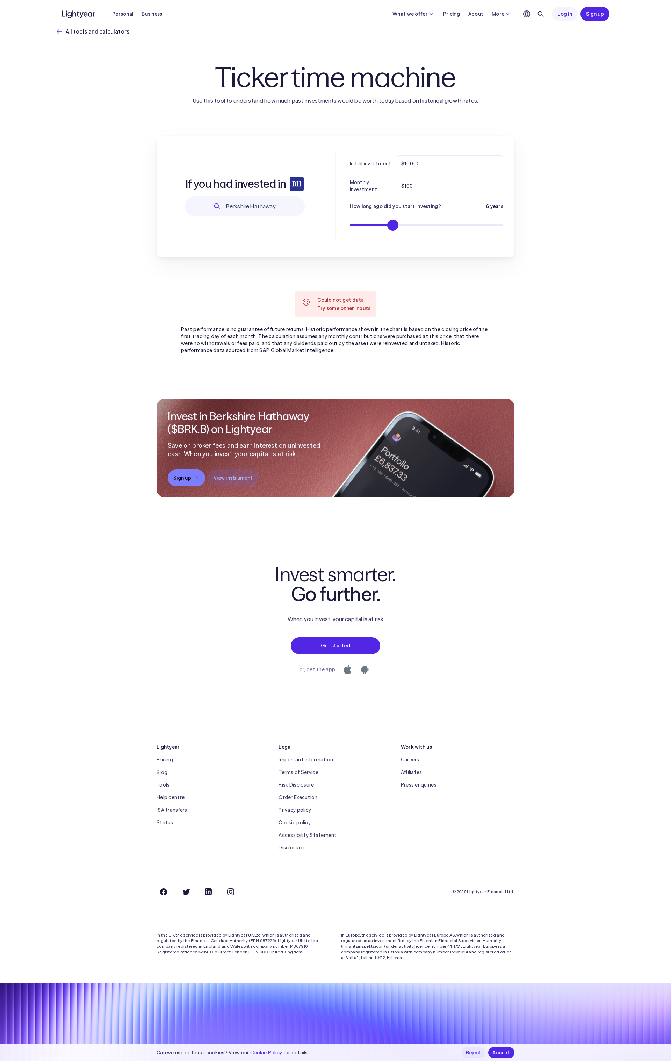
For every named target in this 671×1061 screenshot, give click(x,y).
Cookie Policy (266, 1052)
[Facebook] (164, 892)
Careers (410, 760)
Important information (306, 760)
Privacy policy (295, 810)
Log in (564, 14)
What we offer (410, 14)
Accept (501, 1052)
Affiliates (411, 772)
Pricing (451, 14)
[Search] (541, 14)
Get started (335, 646)
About (475, 14)
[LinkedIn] (208, 892)
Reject (474, 1052)
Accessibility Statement (308, 835)
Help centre (171, 797)
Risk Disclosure (296, 785)
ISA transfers (172, 810)
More (498, 14)
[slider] (392, 225)
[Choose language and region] (527, 14)
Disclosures (292, 848)
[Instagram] (231, 892)
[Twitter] (186, 892)
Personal (122, 14)
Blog (162, 772)
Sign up (595, 14)
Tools (163, 785)
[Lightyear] (79, 14)
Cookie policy (295, 822)
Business (152, 14)
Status (165, 822)
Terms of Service (298, 772)
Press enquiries (418, 785)
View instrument (233, 478)
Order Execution (298, 797)
